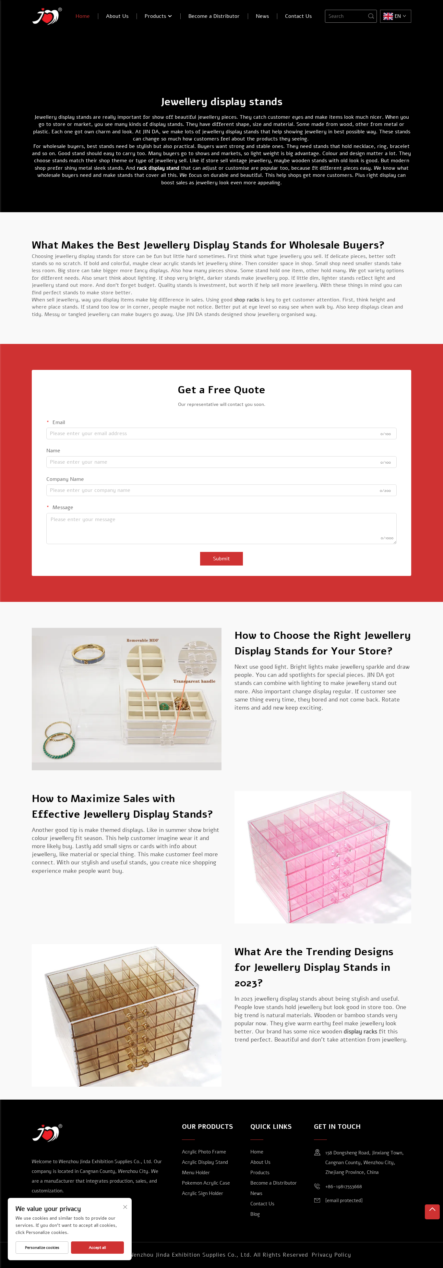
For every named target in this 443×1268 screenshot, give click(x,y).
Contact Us (298, 16)
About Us (117, 16)
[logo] (47, 15)
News (262, 16)
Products (156, 16)
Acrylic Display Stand (205, 1162)
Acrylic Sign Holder (202, 1193)
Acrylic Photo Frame (204, 1152)
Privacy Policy (331, 1255)
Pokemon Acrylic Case (206, 1183)
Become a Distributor (214, 16)
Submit (221, 558)
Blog (255, 1214)
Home (83, 16)
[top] (432, 1211)
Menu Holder (196, 1172)
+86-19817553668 (343, 1186)
